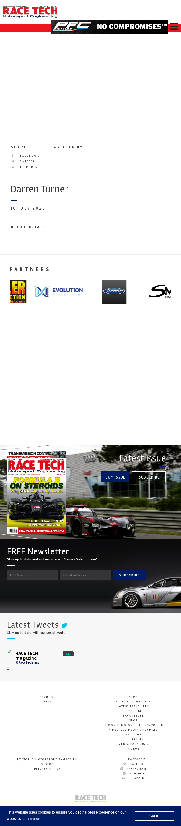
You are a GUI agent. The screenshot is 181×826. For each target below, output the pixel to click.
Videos (133, 748)
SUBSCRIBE (129, 575)
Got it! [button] (154, 816)
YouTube (136, 773)
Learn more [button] (31, 819)
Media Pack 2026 (133, 744)
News (47, 701)
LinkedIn (28, 167)
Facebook (28, 156)
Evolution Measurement (143, 382)
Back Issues (133, 716)
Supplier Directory (133, 701)
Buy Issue (116, 477)
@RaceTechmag (28, 662)
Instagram (136, 769)
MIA (70, 379)
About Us (48, 697)
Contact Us (133, 739)
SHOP (133, 720)
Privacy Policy (47, 769)
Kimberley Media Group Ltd (133, 730)
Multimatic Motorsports (20, 382)
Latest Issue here (133, 706)
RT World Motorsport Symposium (133, 725)
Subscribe (149, 477)
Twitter (27, 161)
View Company (19, 426)
